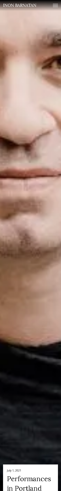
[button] (55, 5)
